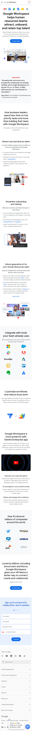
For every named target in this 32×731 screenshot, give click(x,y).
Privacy (3, 720)
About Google (14, 720)
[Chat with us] (26, 726)
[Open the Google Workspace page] (10, 2)
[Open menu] (2, 2)
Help (2, 722)
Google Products (23, 720)
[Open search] (29, 2)
